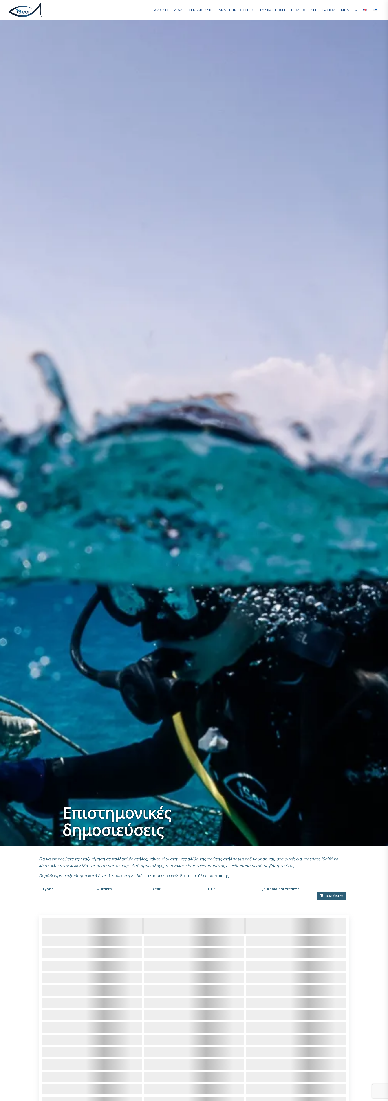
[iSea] (25, 10)
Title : (212, 888)
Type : (47, 888)
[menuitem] (168, 10)
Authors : (105, 888)
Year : (157, 888)
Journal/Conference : (280, 888)
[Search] (356, 10)
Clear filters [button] (333, 896)
